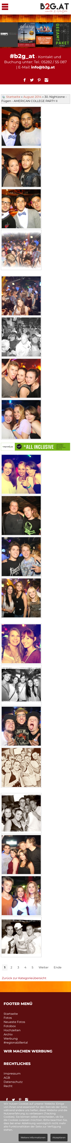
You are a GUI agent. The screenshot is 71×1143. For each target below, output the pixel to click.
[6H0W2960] (21, 250)
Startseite (13, 97)
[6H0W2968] (21, 420)
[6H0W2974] (21, 516)
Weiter (43, 967)
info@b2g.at (43, 67)
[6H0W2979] (21, 644)
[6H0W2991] (21, 813)
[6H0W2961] (21, 296)
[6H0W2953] (21, 126)
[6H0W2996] (21, 896)
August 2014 (32, 97)
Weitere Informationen (33, 1137)
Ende (58, 967)
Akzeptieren (59, 1137)
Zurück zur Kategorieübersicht (24, 978)
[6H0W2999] (21, 937)
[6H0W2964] (21, 337)
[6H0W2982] (21, 685)
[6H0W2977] (21, 598)
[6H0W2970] (21, 474)
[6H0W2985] (21, 726)
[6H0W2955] (21, 168)
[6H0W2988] (21, 768)
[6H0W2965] (21, 378)
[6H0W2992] (21, 855)
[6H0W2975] (21, 557)
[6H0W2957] (21, 209)
